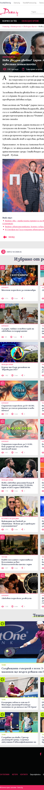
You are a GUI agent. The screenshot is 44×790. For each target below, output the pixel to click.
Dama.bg (17, 3)
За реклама (4, 774)
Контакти (24, 774)
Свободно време (30, 21)
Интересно (16, 26)
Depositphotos (35, 774)
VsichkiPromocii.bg (29, 3)
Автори (15, 774)
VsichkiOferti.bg (5, 3)
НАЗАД (11, 237)
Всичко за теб (9, 21)
